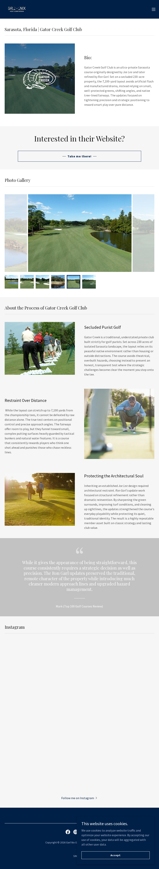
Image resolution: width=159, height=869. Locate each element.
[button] (153, 9)
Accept (115, 855)
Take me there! (79, 156)
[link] (17, 9)
